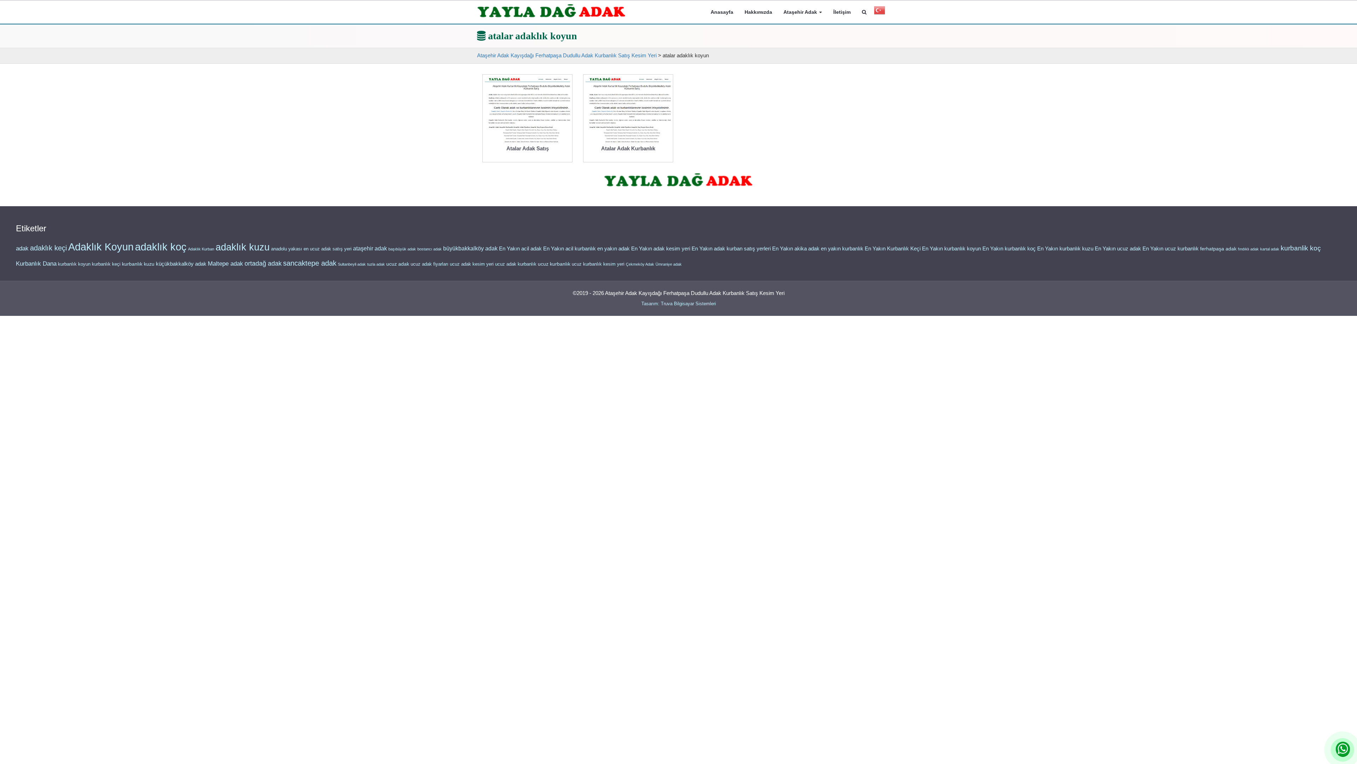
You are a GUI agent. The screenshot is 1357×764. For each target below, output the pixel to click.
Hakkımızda (758, 12)
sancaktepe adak (309, 263)
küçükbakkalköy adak (181, 264)
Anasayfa (722, 12)
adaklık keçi (48, 248)
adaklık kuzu (243, 247)
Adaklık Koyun (101, 247)
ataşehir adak (370, 248)
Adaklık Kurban (201, 249)
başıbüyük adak (402, 249)
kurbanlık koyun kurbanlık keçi (89, 264)
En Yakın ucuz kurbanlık (1170, 248)
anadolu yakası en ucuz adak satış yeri (311, 248)
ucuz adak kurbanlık (515, 264)
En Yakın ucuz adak (1118, 248)
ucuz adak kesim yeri (472, 264)
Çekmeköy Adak (640, 264)
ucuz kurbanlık (554, 264)
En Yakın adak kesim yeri (660, 248)
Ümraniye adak (669, 264)
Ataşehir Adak (800, 12)
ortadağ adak (263, 263)
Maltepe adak (225, 263)
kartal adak (1269, 249)
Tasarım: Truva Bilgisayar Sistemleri (678, 303)
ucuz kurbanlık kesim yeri (598, 264)
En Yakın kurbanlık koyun (951, 248)
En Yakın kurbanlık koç (1009, 248)
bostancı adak (429, 249)
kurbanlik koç (1301, 248)
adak (22, 248)
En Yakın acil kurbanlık (569, 248)
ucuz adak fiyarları (429, 264)
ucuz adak (397, 264)
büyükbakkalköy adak (470, 248)
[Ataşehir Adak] (678, 180)
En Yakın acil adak (520, 248)
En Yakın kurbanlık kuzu (1065, 248)
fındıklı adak (1248, 249)
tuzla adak (376, 264)
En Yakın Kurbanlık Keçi (893, 248)
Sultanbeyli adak (352, 264)
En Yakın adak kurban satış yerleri (731, 248)
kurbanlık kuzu (138, 264)
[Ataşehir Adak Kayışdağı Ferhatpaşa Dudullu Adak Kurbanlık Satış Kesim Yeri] (551, 11)
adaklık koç (161, 247)
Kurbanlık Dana (36, 263)
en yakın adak (613, 248)
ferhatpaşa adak (1218, 248)
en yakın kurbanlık (842, 248)
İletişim (842, 12)
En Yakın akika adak (796, 248)
